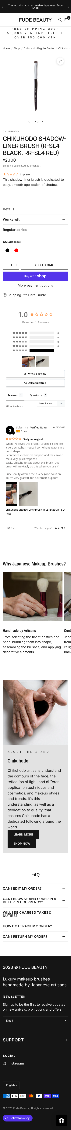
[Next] (42, 121)
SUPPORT (13, 1039)
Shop (17, 48)
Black (7, 250)
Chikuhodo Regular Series (39, 48)
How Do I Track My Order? (27, 926)
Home (6, 48)
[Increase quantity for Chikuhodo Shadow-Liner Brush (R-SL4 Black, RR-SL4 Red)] (16, 265)
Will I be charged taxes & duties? (27, 914)
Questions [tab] (36, 395)
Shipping (8, 165)
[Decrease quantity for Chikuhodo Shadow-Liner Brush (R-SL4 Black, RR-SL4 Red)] (6, 265)
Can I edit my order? (22, 888)
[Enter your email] (64, 1020)
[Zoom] (60, 61)
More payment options (35, 285)
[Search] (60, 19)
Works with (12, 219)
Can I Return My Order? (25, 936)
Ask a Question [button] (37, 383)
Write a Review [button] (37, 373)
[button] (57, 528)
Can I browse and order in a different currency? (29, 900)
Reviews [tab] (12, 395)
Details (8, 209)
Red (16, 250)
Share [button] (13, 528)
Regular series (15, 230)
